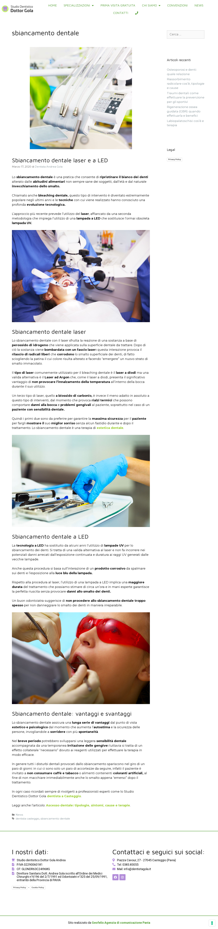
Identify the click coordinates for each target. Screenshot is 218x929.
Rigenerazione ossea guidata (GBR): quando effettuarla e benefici (183, 111)
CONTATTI (120, 13)
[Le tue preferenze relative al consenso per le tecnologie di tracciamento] (212, 923)
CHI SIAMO (149, 5)
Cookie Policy (38, 887)
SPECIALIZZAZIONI (77, 5)
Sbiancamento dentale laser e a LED (60, 160)
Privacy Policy (174, 159)
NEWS (198, 5)
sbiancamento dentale (55, 818)
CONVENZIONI (177, 5)
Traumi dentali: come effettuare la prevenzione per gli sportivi (185, 97)
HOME (52, 5)
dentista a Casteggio (64, 796)
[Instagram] (122, 877)
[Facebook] (115, 877)
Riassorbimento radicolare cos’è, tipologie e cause (185, 83)
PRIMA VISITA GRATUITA (117, 5)
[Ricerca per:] (185, 34)
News (19, 814)
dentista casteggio (27, 818)
